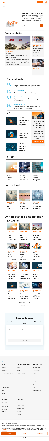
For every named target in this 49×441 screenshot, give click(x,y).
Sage (34, 378)
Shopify (34, 381)
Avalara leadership (5, 378)
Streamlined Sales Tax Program (7, 373)
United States (37, 45)
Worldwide (21, 116)
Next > (28, 305)
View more (40, 33)
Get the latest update (38, 141)
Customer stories (5, 376)
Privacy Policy (4, 431)
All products (19, 378)
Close (47, 421)
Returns (18, 370)
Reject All (24, 433)
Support (18, 402)
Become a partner (5, 384)
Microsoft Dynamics (36, 370)
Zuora (34, 387)
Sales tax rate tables (18, 90)
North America (10, 51)
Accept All (9, 433)
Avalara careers (4, 381)
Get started (40, 2)
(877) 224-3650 (4, 402)
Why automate (4, 370)
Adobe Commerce (36, 367)
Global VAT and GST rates (19, 104)
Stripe (34, 384)
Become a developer (5, 387)
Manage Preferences (40, 433)
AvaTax (18, 367)
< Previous (23, 305)
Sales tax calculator (18, 82)
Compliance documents (21, 376)
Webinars (19, 414)
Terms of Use (4, 429)
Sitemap (3, 396)
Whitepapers (19, 411)
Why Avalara (4, 367)
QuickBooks (35, 376)
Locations (3, 393)
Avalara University (20, 405)
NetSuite (34, 373)
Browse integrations (37, 390)
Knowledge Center (20, 408)
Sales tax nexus (17, 96)
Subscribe (24, 340)
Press (3, 390)
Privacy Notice (23, 335)
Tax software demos (21, 373)
